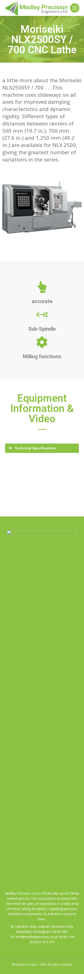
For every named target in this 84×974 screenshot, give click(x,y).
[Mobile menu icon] (74, 8)
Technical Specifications (35, 448)
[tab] (42, 448)
